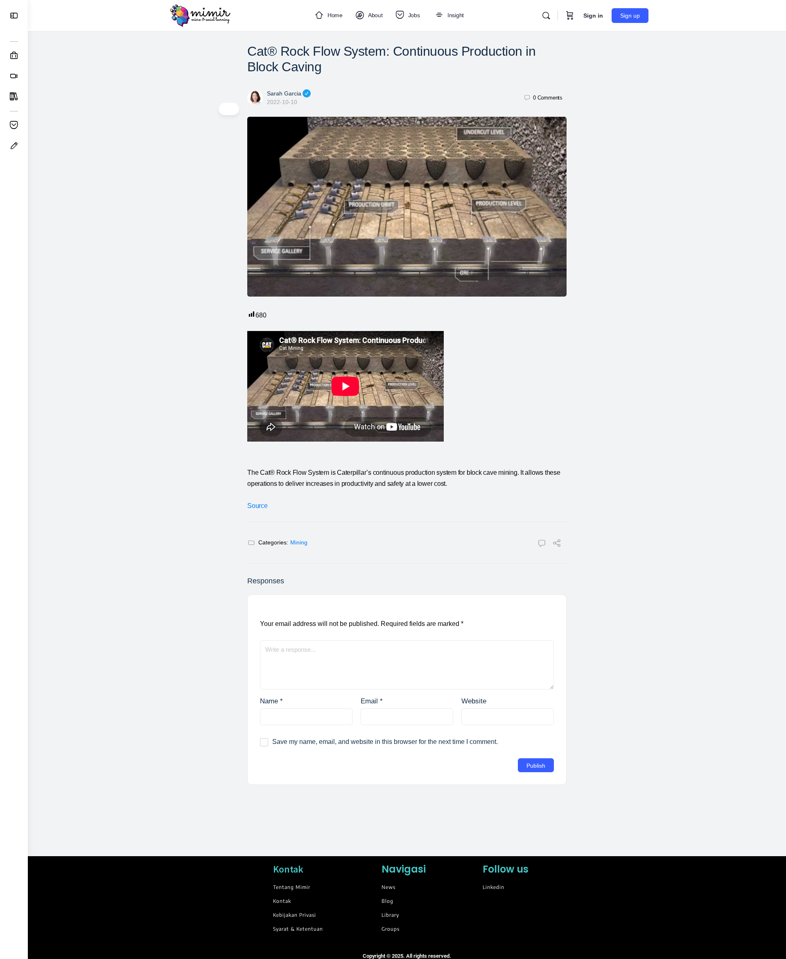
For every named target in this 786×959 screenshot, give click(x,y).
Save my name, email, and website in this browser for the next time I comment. (385, 741)
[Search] (546, 15)
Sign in (593, 15)
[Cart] (570, 15)
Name (271, 701)
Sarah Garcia (284, 93)
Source (257, 505)
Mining (298, 542)
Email (372, 701)
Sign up (630, 15)
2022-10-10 (282, 102)
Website (473, 701)
